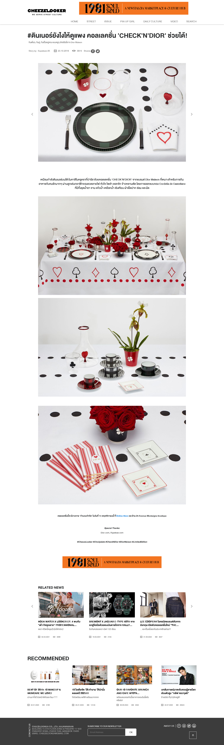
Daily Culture (152, 21)
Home (74, 21)
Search (191, 21)
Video (174, 21)
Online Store (122, 516)
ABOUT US (169, 725)
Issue (108, 21)
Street (91, 21)
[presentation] (32, 114)
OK (131, 732)
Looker (184, 720)
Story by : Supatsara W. (39, 51)
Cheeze (174, 720)
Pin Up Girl (127, 21)
